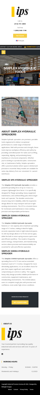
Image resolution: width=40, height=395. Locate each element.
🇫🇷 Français (20, 41)
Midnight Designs (7, 387)
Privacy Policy (24, 389)
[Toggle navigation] (3, 52)
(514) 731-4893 (20, 24)
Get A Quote (20, 35)
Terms (31, 389)
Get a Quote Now (20, 302)
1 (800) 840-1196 (20, 30)
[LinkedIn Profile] (2, 354)
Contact (16, 389)
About (10, 389)
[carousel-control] (4, 111)
